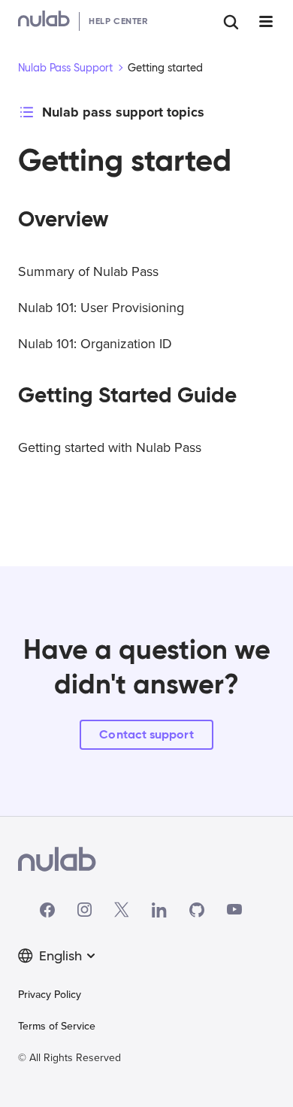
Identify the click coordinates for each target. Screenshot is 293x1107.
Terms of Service (56, 1026)
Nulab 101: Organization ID (95, 343)
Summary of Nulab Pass (88, 271)
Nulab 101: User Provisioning (101, 307)
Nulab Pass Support (65, 67)
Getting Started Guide (127, 395)
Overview (63, 219)
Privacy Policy (49, 994)
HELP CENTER (118, 20)
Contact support (146, 734)
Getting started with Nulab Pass (109, 447)
